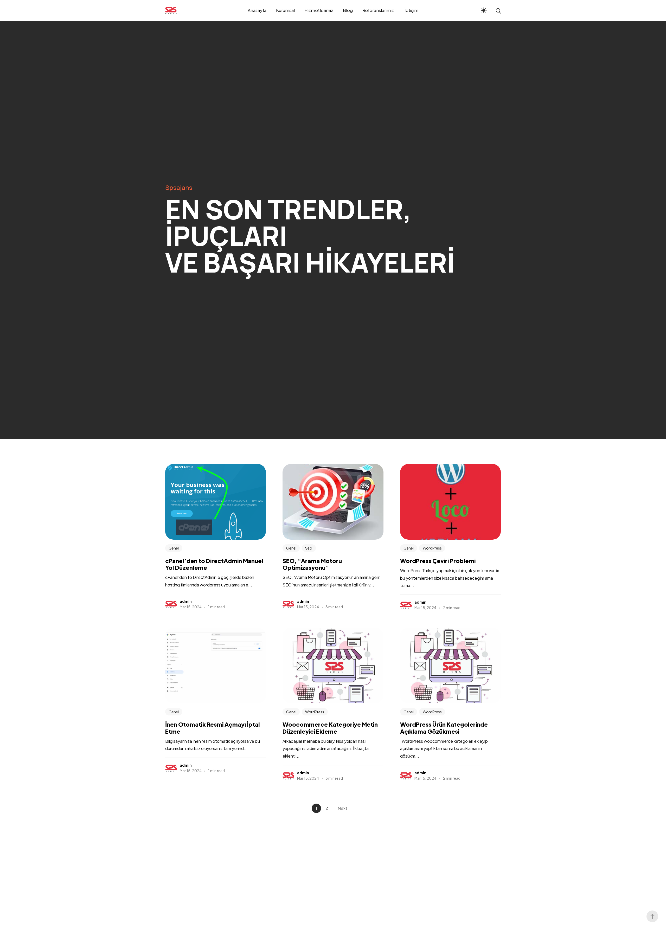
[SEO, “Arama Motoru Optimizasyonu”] (333, 501)
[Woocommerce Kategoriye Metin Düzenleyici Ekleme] (333, 665)
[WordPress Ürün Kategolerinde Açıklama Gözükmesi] (450, 665)
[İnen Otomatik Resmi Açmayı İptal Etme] (215, 665)
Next (342, 808)
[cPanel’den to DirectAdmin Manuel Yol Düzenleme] (215, 501)
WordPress (432, 548)
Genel (174, 548)
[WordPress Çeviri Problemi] (450, 501)
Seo (308, 548)
